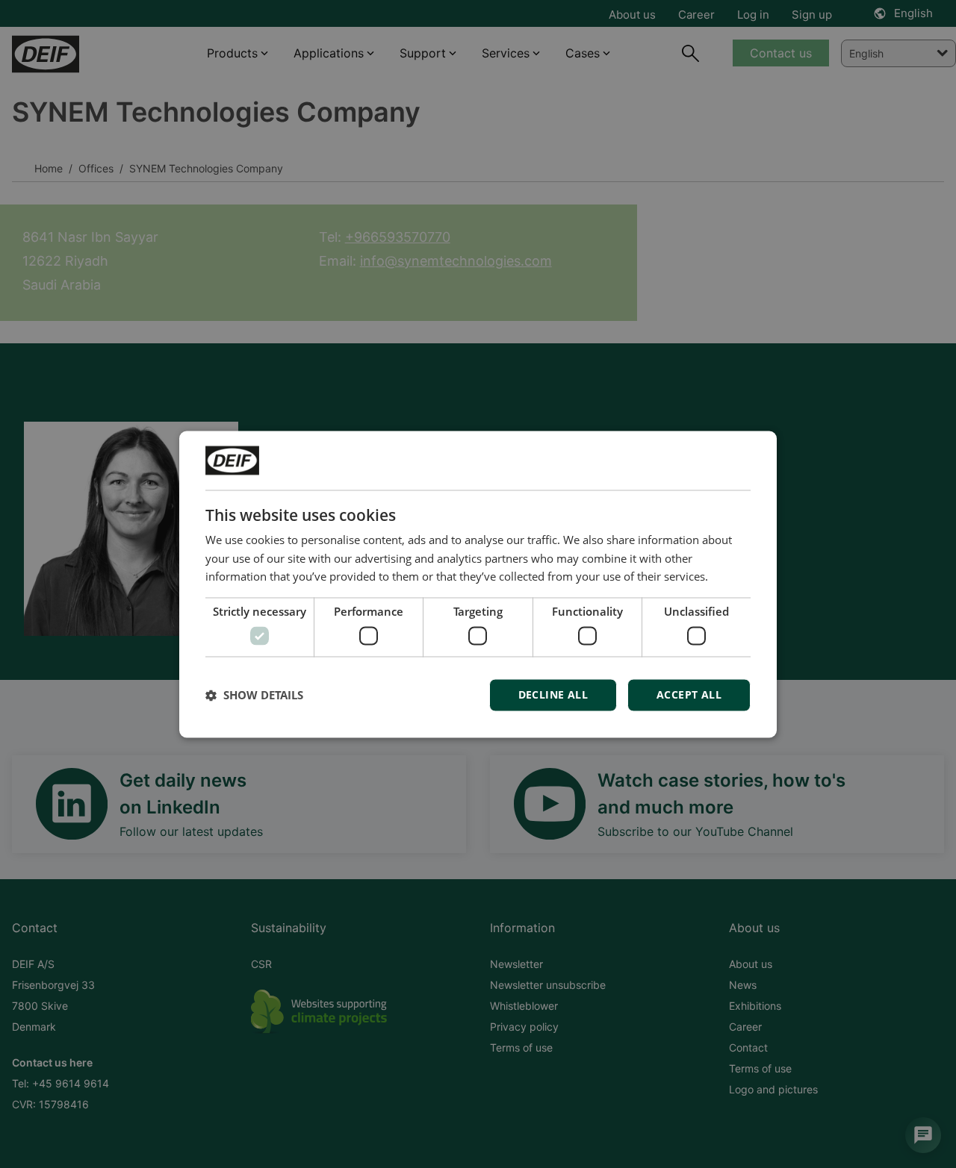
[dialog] (478, 584)
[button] (254, 695)
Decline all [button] (553, 694)
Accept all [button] (689, 694)
